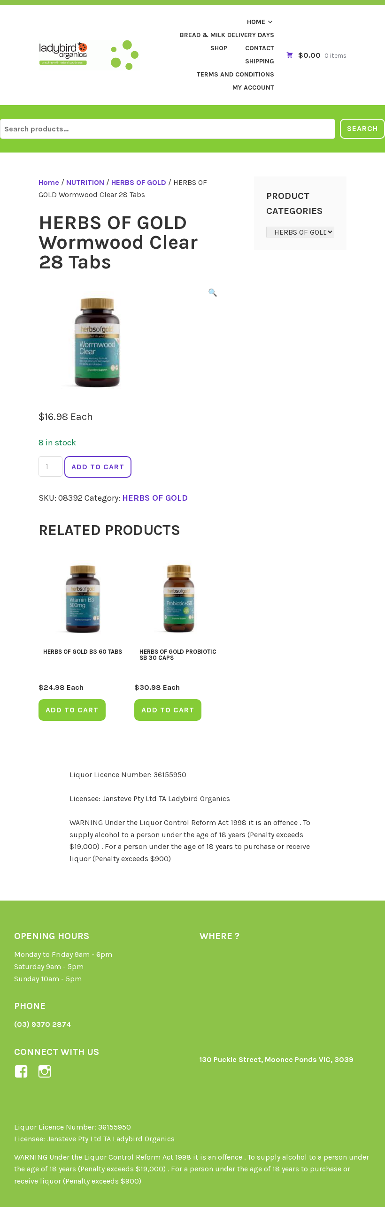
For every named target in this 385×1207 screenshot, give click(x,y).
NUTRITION (85, 182)
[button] (212, 294)
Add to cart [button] (72, 709)
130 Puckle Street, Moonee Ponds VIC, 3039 (277, 1059)
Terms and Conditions (235, 74)
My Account (253, 88)
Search (362, 128)
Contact (259, 48)
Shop (218, 48)
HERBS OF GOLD (138, 182)
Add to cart (97, 466)
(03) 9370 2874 (42, 1024)
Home (256, 22)
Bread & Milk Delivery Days (227, 35)
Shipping (259, 61)
